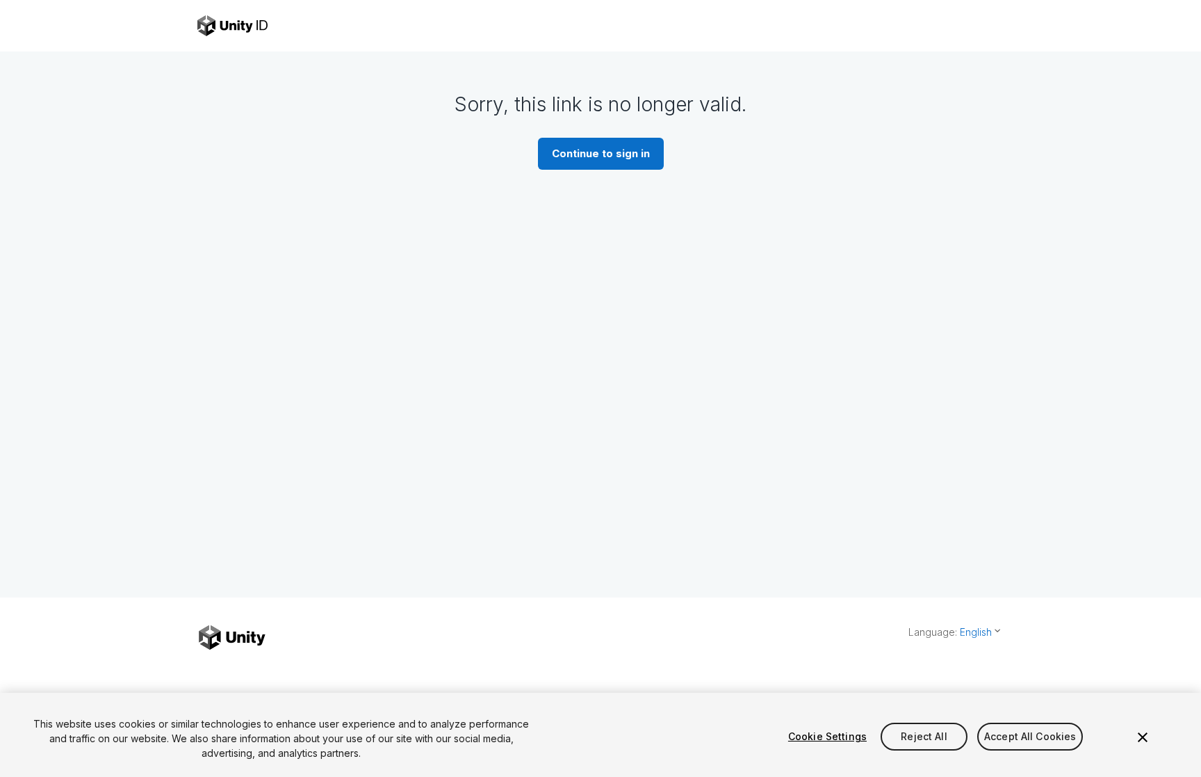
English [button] (976, 632)
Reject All (924, 736)
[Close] (1142, 737)
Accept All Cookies (1030, 736)
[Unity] (232, 637)
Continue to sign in (601, 153)
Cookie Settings (827, 736)
